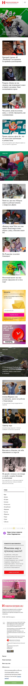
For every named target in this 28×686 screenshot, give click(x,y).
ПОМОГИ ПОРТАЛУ (14, 572)
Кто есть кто (7, 504)
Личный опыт (7, 507)
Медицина (6, 509)
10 (22, 528)
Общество (6, 514)
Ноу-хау (6, 512)
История (6, 499)
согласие (16, 318)
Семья (5, 519)
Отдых (5, 516)
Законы (6, 497)
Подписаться (14, 315)
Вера (5, 494)
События (6, 521)
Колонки (6, 502)
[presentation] (14, 310)
